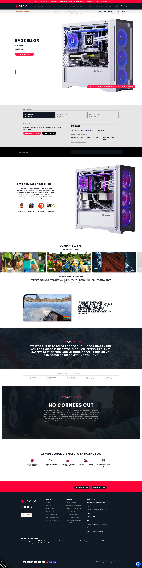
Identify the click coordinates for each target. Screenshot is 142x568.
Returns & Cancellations (74, 508)
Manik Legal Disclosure (53, 520)
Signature (95, 115)
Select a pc (24, 54)
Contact (48, 503)
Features (71, 11)
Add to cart (121, 11)
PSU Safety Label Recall (103, 6)
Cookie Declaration (72, 514)
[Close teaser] (10, 566)
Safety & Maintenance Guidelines (73, 521)
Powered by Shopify (26, 511)
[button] (5, 563)
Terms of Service (51, 511)
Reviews (83, 6)
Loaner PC (49, 505)
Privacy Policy (50, 508)
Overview (56, 11)
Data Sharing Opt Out (73, 511)
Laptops (63, 6)
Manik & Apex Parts (52, 514)
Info (91, 6)
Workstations (73, 6)
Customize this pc (105, 11)
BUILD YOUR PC (80, 487)
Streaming (63, 115)
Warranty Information (53, 517)
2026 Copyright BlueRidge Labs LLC (107, 562)
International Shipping (73, 505)
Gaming (29, 115)
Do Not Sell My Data (72, 517)
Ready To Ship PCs (52, 6)
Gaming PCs (39, 6)
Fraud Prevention (71, 503)
